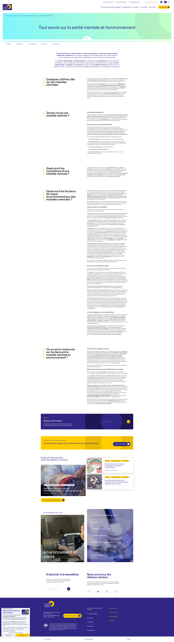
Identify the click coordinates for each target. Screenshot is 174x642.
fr (165, 2)
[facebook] (89, 592)
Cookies (128, 639)
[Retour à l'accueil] (7, 7)
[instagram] (116, 592)
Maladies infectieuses (99, 535)
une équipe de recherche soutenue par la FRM (98, 395)
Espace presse (112, 620)
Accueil (7, 15)
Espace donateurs (113, 608)
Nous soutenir (90, 626)
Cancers (95, 522)
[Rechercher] (161, 2)
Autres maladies (97, 555)
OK (128, 421)
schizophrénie (121, 84)
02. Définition (19, 44)
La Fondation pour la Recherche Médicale (94, 608)
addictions (122, 86)
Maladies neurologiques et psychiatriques (106, 542)
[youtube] (98, 592)
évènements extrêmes (115, 327)
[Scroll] (87, 37)
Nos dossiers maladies (92, 613)
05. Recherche (55, 44)
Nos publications (91, 630)
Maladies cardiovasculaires (101, 529)
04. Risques (44, 44)
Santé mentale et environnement (30, 15)
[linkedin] (107, 592)
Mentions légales (89, 639)
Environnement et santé (16, 15)
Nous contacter (47, 639)
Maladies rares (97, 549)
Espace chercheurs (113, 612)
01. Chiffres (8, 44)
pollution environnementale (94, 314)
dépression (109, 231)
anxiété (118, 239)
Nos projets (136, 7)
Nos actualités (144, 7)
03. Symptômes (32, 44)
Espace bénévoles (113, 616)
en (168, 2)
